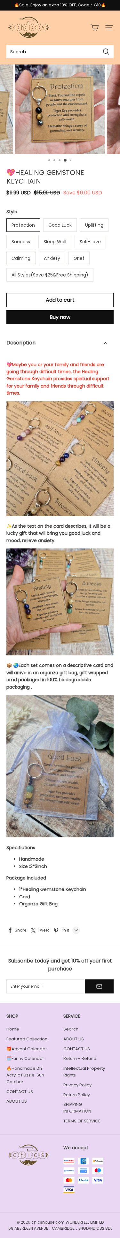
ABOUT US (16, 1101)
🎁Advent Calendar (26, 1049)
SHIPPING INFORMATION (77, 1107)
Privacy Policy (77, 1085)
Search (70, 1029)
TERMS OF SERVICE (81, 1121)
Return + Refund (79, 1058)
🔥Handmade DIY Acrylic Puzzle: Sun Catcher (25, 1075)
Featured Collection (26, 1039)
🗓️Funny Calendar (25, 1058)
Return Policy (76, 1095)
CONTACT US (19, 1092)
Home (12, 1029)
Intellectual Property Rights (84, 1071)
